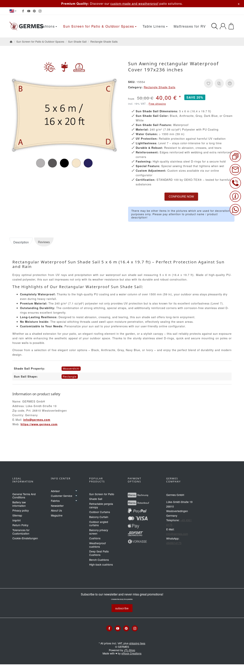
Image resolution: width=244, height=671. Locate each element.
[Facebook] (23, 11)
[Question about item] (229, 83)
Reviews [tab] (44, 242)
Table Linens (154, 26)
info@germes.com (36, 420)
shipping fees (137, 643)
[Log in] (223, 26)
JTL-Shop (129, 650)
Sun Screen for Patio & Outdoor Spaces (98, 26)
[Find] (214, 26)
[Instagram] (40, 11)
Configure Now (181, 196)
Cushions (46, 26)
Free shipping (157, 103)
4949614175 (173, 543)
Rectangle (70, 376)
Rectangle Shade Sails (159, 87)
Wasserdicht (71, 368)
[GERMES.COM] (26, 26)
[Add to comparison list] (219, 83)
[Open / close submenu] (76, 490)
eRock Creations (131, 653)
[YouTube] (28, 11)
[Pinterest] (34, 11)
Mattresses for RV (190, 26)
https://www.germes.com (39, 424)
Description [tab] (21, 242)
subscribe (122, 608)
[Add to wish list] (208, 83)
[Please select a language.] (13, 11)
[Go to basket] (231, 26)
